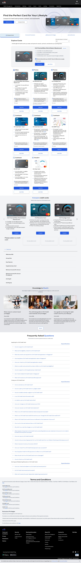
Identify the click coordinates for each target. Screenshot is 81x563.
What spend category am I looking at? (61, 39)
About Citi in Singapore (50, 534)
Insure (34, 6)
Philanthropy (47, 548)
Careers (46, 542)
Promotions (51, 6)
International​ (17, 6)
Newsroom (47, 540)
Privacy (4, 536)
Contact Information (62, 534)
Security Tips (17, 534)
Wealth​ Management (8, 6)
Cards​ (39, 6)
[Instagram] (73, 552)
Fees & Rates (28, 534)
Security (17, 532)
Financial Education (49, 546)
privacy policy (55, 561)
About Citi (47, 532)
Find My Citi (60, 540)
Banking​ (24, 6)
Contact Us (61, 532)
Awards (46, 544)
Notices (4, 541)
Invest (29, 6)
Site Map (74, 532)
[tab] (8, 6)
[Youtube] (75, 552)
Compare (16, 233)
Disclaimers (5, 538)
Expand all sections (65, 343)
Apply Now (59, 6)
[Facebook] (78, 552)
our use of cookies (63, 561)
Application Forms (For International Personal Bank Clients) (33, 542)
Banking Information (31, 532)
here (38, 139)
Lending (45, 6)
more (45, 131)
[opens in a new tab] (4, 2)
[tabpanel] (40, 161)
